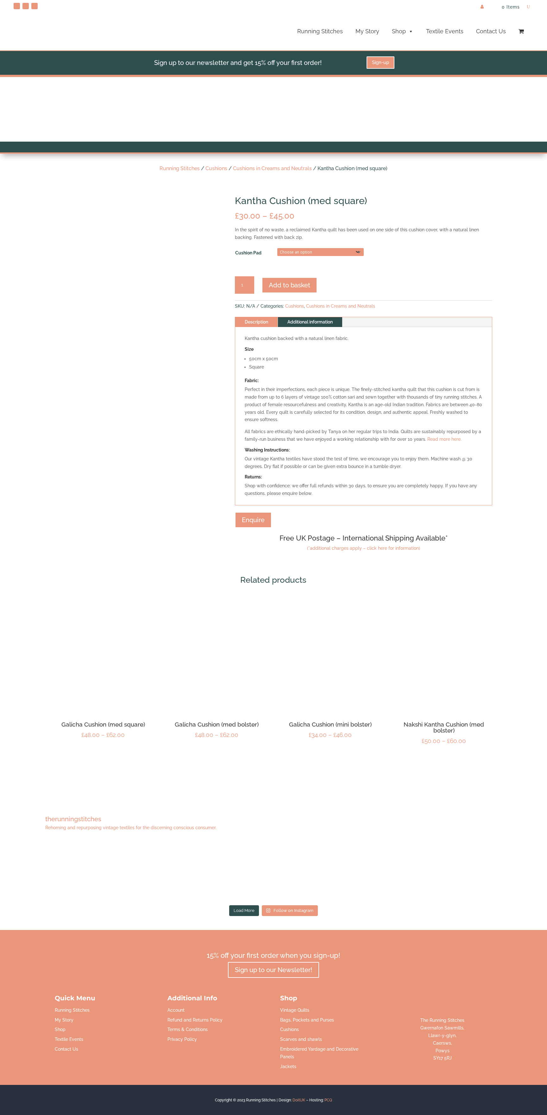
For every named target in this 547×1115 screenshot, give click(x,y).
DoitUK (298, 1100)
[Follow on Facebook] (25, 6)
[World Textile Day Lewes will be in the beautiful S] (64, 871)
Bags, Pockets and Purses (307, 1019)
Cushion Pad (248, 252)
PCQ (328, 1100)
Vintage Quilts (294, 1010)
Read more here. (444, 439)
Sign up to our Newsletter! (273, 970)
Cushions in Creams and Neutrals (272, 168)
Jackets (288, 1066)
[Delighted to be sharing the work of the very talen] (482, 871)
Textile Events (444, 31)
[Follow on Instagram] (34, 6)
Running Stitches (320, 31)
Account (176, 1010)
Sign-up (380, 62)
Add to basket (289, 285)
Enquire (253, 520)
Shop (399, 31)
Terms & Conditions (187, 1029)
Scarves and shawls (301, 1039)
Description (256, 321)
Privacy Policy (182, 1039)
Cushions (216, 168)
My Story (367, 31)
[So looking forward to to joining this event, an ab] (169, 871)
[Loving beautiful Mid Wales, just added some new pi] (273, 871)
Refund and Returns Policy (195, 1019)
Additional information (310, 321)
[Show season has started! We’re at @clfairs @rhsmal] (378, 871)
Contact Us (491, 31)
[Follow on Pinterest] (17, 6)
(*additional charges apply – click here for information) (363, 548)
